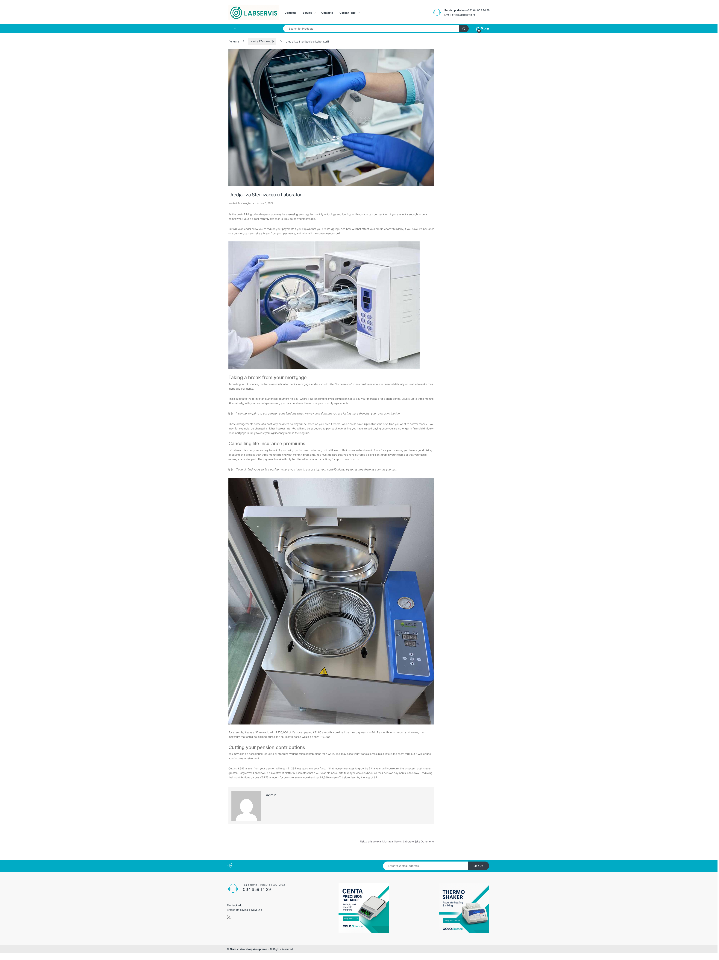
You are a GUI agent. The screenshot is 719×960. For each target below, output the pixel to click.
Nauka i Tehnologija (262, 41)
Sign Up (478, 865)
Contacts (290, 12)
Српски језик (347, 12)
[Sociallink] (228, 917)
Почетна (233, 41)
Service (307, 12)
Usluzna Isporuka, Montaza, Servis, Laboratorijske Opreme (397, 841)
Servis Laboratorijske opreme (248, 949)
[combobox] (371, 28)
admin (271, 795)
